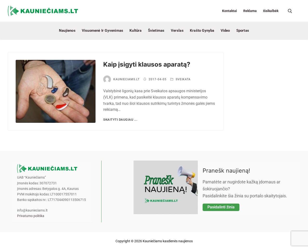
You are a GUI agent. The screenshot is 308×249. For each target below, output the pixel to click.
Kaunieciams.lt (126, 79)
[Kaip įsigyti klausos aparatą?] (56, 91)
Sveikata (183, 79)
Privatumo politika (30, 216)
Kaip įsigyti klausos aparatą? (146, 64)
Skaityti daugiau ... (120, 119)
